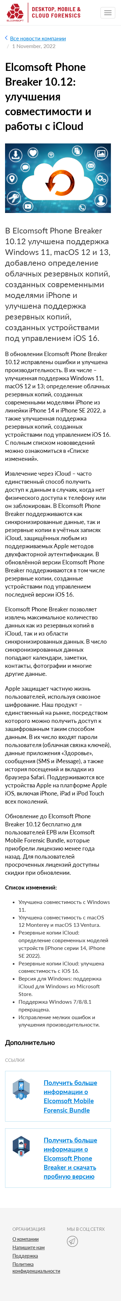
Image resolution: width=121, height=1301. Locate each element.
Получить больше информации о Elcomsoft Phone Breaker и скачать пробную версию (70, 1158)
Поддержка (25, 1256)
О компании (25, 1239)
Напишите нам (28, 1247)
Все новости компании (38, 38)
